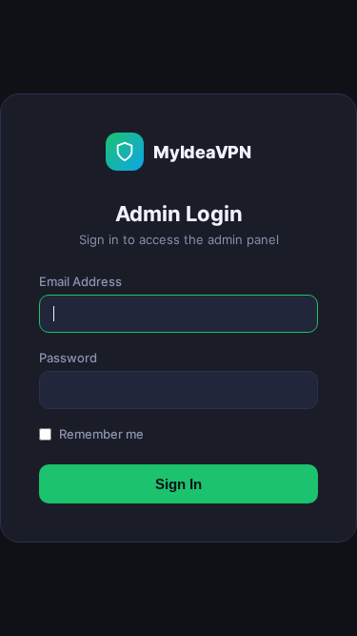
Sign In (178, 484)
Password (68, 357)
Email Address (80, 281)
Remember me (101, 433)
